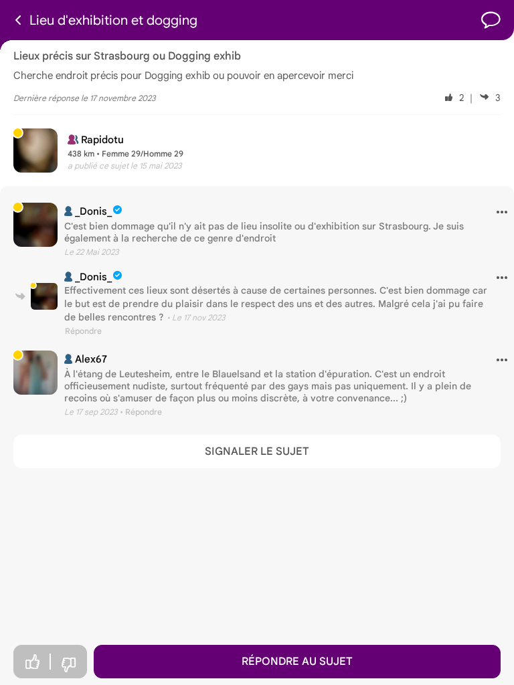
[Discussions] (491, 20)
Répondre (83, 331)
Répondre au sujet (297, 661)
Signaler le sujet (257, 451)
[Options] (497, 213)
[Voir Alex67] (35, 373)
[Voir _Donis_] (35, 225)
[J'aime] (32, 662)
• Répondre (141, 412)
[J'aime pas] (68, 665)
